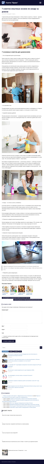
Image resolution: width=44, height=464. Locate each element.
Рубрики (16, 351)
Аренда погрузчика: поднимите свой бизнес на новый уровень (15, 424)
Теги (20, 351)
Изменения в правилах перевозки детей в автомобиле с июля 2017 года (23, 380)
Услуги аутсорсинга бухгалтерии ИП (9, 432)
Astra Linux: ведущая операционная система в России (21, 403)
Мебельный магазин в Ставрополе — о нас (17, 450)
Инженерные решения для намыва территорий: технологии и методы (24, 404)
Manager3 (9, 14)
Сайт (3, 333)
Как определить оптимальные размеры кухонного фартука (16, 298)
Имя (3, 326)
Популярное (5, 351)
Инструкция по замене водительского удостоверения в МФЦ (21, 370)
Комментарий (5, 309)
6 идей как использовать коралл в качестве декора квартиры (23, 398)
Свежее (11, 351)
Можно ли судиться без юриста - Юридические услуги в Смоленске (17, 395)
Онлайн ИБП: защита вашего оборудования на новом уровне (23, 407)
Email (3, 329)
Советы (13, 14)
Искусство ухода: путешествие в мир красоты (12, 415)
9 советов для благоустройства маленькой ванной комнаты (27, 300)
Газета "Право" (12, 3)
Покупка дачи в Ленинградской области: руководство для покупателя (25, 405)
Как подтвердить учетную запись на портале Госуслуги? (20, 375)
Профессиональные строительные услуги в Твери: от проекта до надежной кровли (20, 441)
